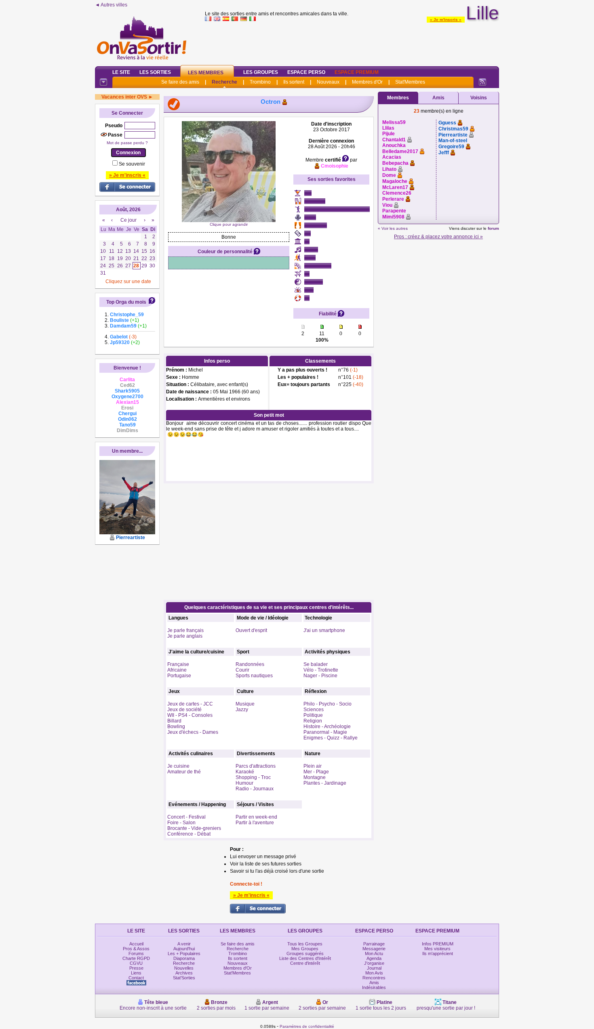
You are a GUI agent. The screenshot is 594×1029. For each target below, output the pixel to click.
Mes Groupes (304, 948)
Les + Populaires (184, 953)
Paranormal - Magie (325, 732)
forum (493, 228)
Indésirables (374, 987)
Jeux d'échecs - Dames (192, 732)
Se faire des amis (180, 82)
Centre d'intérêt (305, 963)
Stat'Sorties (184, 977)
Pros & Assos (136, 948)
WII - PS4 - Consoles (190, 715)
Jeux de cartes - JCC (190, 704)
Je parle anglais (184, 636)
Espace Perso (306, 72)
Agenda (374, 958)
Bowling (176, 726)
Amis (438, 98)
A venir (184, 943)
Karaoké (245, 772)
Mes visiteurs (437, 948)
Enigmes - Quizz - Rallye (330, 738)
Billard (174, 721)
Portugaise (179, 675)
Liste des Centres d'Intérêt (305, 958)
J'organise (374, 963)
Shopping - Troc (253, 777)
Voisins (478, 98)
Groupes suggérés (305, 953)
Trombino (260, 82)
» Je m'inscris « (445, 19)
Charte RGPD (136, 958)
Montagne (314, 777)
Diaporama (184, 958)
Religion (312, 721)
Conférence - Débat (189, 834)
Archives (184, 972)
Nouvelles (184, 968)
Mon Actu (374, 953)
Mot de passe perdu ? (127, 143)
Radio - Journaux (255, 789)
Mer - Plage (316, 772)
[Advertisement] (352, 42)
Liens (136, 972)
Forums (136, 953)
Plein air (312, 766)
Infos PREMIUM (437, 943)
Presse (136, 968)
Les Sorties (155, 72)
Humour (244, 783)
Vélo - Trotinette (320, 670)
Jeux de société (184, 709)
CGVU (136, 963)
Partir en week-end (256, 817)
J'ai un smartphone (324, 630)
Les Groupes (260, 72)
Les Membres (205, 73)
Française (178, 664)
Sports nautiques (254, 675)
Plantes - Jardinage (324, 783)
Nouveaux (328, 82)
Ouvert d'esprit (251, 630)
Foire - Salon (181, 822)
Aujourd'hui (184, 948)
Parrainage (374, 943)
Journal (374, 968)
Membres (398, 98)
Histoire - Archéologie (327, 726)
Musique (245, 704)
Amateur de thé (184, 772)
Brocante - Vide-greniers (194, 828)
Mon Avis (374, 972)
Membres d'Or (367, 82)
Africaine (177, 670)
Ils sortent (293, 82)
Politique (313, 715)
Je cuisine (178, 766)
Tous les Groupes (304, 943)
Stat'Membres (410, 82)
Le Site (121, 72)
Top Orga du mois (126, 302)
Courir (242, 670)
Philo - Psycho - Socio (327, 704)
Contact (136, 977)
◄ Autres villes (111, 5)
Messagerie (373, 948)
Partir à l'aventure (255, 822)
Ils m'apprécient (437, 953)
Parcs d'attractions (256, 766)
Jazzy (242, 709)
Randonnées (250, 664)
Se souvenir (132, 164)
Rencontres (373, 977)
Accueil (136, 943)
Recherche (224, 82)
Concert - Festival (186, 817)
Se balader (315, 664)
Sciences (313, 709)
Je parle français (185, 630)
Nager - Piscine (320, 675)
